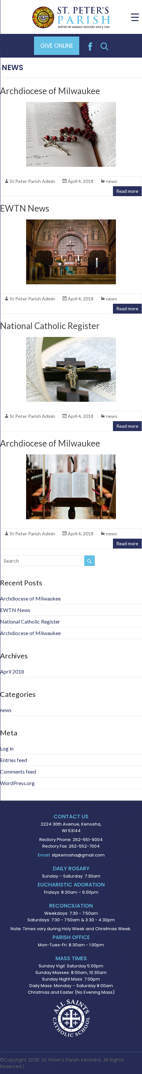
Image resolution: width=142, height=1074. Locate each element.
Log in (7, 748)
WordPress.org (17, 783)
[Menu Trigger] (135, 17)
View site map (41, 1066)
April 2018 (12, 671)
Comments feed (18, 771)
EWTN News (24, 208)
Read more (127, 191)
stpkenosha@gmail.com (78, 855)
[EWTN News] (71, 222)
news (111, 181)
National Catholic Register (50, 325)
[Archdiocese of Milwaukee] (71, 105)
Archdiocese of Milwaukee (50, 91)
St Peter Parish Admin (32, 181)
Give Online (56, 46)
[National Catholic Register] (71, 340)
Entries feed (13, 760)
